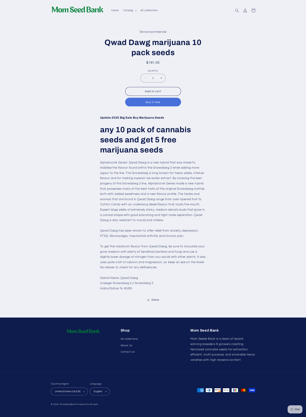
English (98, 391)
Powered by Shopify (87, 404)
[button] (129, 10)
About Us (126, 345)
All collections (129, 339)
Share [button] (155, 300)
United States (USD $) (68, 391)
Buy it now (153, 102)
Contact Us (128, 352)
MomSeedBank (68, 404)
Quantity (153, 71)
